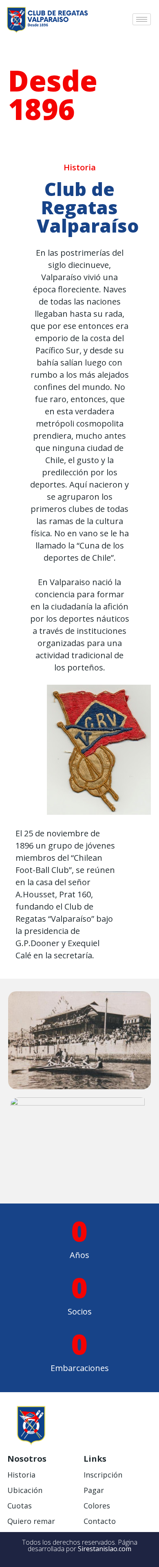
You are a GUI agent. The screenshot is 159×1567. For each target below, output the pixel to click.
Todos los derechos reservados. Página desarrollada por (79, 1545)
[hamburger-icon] (141, 19)
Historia (21, 1475)
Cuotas (19, 1505)
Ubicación (24, 1490)
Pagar (94, 1490)
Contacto (100, 1521)
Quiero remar (31, 1521)
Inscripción (103, 1475)
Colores (97, 1505)
